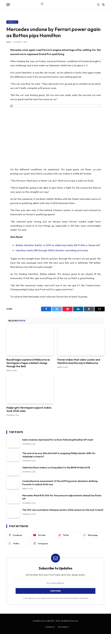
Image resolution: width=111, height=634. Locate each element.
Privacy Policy (72, 598)
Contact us (50, 627)
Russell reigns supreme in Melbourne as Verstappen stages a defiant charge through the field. (28, 363)
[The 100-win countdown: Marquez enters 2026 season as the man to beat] (13, 513)
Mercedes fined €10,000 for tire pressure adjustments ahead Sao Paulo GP (61, 497)
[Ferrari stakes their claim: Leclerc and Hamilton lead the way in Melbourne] (81, 342)
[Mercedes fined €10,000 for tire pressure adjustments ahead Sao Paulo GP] (13, 498)
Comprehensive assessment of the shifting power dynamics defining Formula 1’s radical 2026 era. (60, 483)
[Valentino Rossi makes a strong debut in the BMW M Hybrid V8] (13, 471)
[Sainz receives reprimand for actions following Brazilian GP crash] (13, 443)
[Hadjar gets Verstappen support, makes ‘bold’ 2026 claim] (30, 390)
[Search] (103, 4)
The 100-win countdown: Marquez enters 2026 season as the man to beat (62, 509)
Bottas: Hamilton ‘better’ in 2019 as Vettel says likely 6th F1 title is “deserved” (58, 245)
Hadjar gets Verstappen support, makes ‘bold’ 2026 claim (28, 409)
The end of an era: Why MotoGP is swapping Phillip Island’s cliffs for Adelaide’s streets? (59, 455)
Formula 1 (12, 22)
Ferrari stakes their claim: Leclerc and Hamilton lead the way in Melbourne (78, 361)
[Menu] (8, 4)
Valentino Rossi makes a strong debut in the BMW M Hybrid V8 (56, 467)
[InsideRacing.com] (55, 4)
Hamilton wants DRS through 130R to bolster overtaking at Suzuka (52, 250)
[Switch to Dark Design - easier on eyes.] (98, 4)
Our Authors (63, 627)
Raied (8, 42)
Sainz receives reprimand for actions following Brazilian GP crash (57, 439)
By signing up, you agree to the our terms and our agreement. (57, 598)
